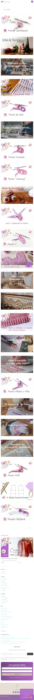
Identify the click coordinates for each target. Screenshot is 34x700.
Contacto (17, 686)
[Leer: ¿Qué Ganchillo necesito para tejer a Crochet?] (17, 364)
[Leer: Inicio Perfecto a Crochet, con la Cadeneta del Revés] (17, 216)
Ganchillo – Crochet (4, 614)
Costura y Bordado (4, 608)
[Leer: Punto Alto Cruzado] (17, 151)
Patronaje (2, 622)
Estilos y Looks (3, 613)
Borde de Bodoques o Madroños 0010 (7, 636)
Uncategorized (3, 627)
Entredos (2, 582)
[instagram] (16, 692)
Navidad (2, 621)
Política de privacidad (10, 659)
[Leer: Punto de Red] (17, 108)
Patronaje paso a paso (5, 624)
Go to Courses (4, 566)
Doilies (2, 580)
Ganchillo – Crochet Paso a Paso (6, 616)
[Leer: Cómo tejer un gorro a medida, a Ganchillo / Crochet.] (17, 427)
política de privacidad (21, 677)
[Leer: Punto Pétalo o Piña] (17, 385)
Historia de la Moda (4, 619)
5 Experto (2, 602)
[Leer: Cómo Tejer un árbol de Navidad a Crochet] (17, 45)
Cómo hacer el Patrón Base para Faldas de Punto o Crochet (11, 643)
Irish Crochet (3, 585)
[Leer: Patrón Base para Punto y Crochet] (17, 491)
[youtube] (18, 692)
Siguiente (29, 527)
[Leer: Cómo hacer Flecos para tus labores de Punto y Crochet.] (17, 87)
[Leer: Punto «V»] (17, 238)
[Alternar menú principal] (32, 2)
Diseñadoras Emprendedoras (6, 611)
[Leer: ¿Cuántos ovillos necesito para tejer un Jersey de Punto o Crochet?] (17, 66)
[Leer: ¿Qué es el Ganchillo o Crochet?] (17, 280)
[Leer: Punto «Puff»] (17, 469)
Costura (2, 571)
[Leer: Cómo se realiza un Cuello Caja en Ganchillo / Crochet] (17, 259)
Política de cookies (25, 697)
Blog (17, 685)
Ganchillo (2, 573)
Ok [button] (30, 697)
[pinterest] (14, 692)
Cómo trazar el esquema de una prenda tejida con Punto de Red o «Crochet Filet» (15, 638)
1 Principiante (3, 597)
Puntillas (2, 588)
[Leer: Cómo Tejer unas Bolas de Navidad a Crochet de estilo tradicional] (17, 194)
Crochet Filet (3, 579)
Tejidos (2, 590)
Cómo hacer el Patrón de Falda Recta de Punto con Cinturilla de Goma (13, 641)
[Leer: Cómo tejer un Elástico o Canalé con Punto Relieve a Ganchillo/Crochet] (17, 322)
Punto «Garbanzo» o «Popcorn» (6, 640)
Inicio (17, 684)
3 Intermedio (3, 599)
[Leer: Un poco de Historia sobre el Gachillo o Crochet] (17, 343)
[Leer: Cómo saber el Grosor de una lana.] (17, 406)
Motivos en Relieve (4, 587)
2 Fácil (2, 596)
